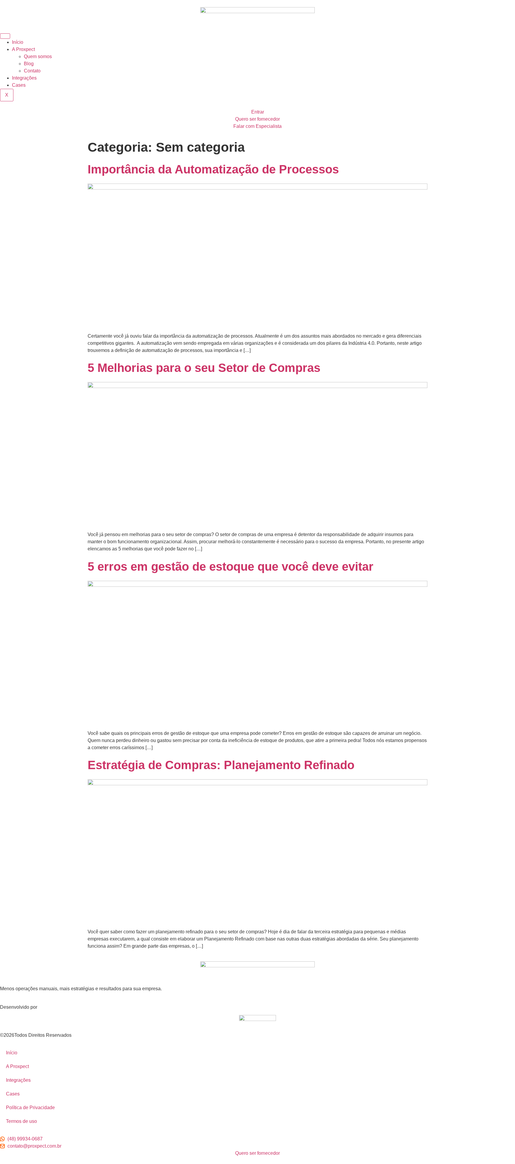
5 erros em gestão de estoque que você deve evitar (230, 566)
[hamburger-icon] (5, 36)
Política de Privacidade (30, 1107)
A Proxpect (23, 49)
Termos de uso (21, 1121)
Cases (19, 85)
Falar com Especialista (257, 126)
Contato (32, 70)
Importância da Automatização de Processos (213, 169)
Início (17, 42)
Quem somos (38, 56)
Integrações (24, 77)
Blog (29, 63)
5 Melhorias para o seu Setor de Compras (204, 367)
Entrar (257, 111)
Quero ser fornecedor (257, 119)
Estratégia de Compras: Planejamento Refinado (221, 765)
